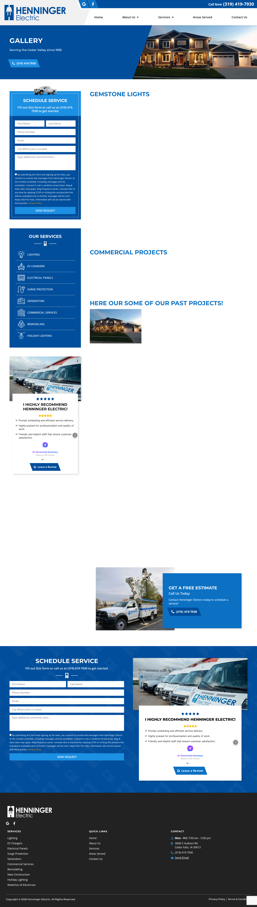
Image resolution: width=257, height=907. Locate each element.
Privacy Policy (35, 203)
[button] (15, 435)
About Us (128, 17)
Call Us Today (179, 593)
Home (98, 17)
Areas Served (202, 17)
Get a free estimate (193, 587)
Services (164, 17)
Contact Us (239, 17)
